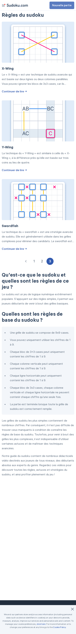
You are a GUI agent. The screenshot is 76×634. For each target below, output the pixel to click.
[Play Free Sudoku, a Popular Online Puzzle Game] (17, 5)
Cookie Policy (59, 627)
